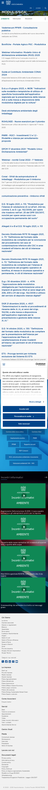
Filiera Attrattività (8, 681)
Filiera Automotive (8, 683)
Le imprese (6, 667)
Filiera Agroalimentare (9, 679)
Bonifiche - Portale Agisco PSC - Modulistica (24, 44)
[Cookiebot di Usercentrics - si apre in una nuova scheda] (35, 364)
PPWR (14, 444)
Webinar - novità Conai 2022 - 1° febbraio (22, 160)
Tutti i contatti (6, 722)
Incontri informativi (12, 477)
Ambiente (5, 19)
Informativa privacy (8, 760)
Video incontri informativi (10, 720)
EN (31, 8)
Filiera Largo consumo (9, 687)
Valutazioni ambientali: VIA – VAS (23, 463)
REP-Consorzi (23, 451)
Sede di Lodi (6, 638)
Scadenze (5, 716)
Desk (3, 709)
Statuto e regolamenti (9, 625)
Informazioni (17, 19)
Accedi (38, 8)
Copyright (5, 766)
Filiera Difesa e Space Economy (12, 685)
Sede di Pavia (6, 642)
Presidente (5, 743)
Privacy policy (6, 758)
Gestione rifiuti (36, 432)
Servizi (4, 706)
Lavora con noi (8, 750)
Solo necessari (24, 424)
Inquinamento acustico (17, 438)
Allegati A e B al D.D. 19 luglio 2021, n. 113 (22, 226)
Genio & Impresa (7, 745)
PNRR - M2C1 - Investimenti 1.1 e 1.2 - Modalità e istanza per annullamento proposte (20, 138)
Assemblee (5, 629)
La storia (4, 620)
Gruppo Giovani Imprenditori (11, 650)
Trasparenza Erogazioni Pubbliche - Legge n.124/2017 (19, 777)
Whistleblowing (7, 775)
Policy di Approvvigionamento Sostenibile (16, 771)
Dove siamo (5, 631)
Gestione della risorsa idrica (15, 432)
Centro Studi (7, 729)
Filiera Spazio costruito (9, 694)
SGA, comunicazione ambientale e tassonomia (23, 457)
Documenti (28, 19)
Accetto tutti (24, 409)
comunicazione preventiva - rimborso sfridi (23, 196)
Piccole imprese (7, 672)
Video (4, 718)
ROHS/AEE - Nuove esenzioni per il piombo (23, 121)
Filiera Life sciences (8, 690)
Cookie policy (6, 762)
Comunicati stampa (8, 737)
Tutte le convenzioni (8, 712)
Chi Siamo (6, 617)
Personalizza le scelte (22, 416)
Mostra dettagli (35, 402)
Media (4, 734)
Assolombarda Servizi (9, 724)
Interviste (5, 741)
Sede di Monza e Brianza (10, 640)
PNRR (35, 438)
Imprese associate (8, 622)
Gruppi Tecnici (6, 653)
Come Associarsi (9, 699)
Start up (4, 670)
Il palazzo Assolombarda (10, 633)
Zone (3, 646)
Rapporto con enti (29, 444)
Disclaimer (5, 764)
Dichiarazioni (6, 739)
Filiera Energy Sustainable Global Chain (15, 692)
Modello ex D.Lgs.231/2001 (10, 773)
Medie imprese (6, 675)
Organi (4, 635)
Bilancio (4, 627)
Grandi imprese (7, 677)
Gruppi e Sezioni (7, 644)
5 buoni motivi (6, 702)
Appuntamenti (6, 714)
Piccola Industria (7, 648)
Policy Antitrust (7, 769)
